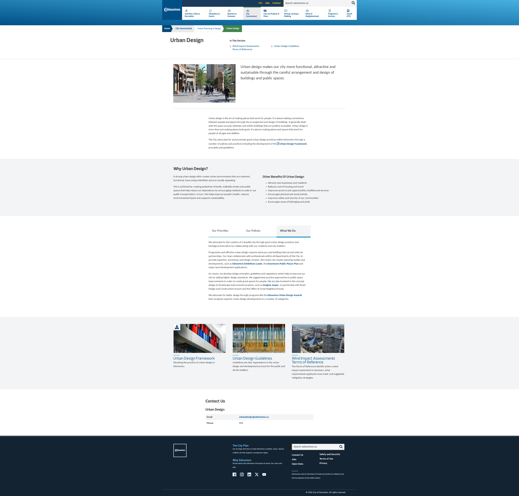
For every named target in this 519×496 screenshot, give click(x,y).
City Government (251, 15)
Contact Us (297, 455)
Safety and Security (330, 454)
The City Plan (241, 445)
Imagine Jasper (271, 285)
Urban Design (232, 28)
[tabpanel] (260, 272)
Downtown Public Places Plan (283, 264)
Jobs (267, 3)
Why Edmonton (242, 460)
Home (167, 28)
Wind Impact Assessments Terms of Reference (245, 48)
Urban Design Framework (293, 144)
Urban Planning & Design (209, 28)
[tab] (226, 231)
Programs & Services (333, 15)
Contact (276, 3)
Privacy (323, 463)
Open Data (297, 464)
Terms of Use (326, 459)
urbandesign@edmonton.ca (254, 417)
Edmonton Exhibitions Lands (247, 264)
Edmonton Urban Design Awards (284, 295)
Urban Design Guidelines (286, 46)
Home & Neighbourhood (312, 15)
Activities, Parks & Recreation (192, 15)
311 (260, 3)
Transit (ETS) (349, 15)
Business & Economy (232, 15)
